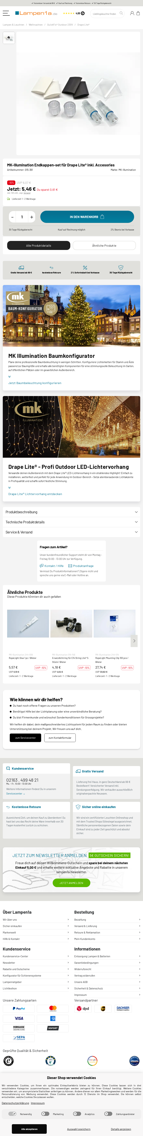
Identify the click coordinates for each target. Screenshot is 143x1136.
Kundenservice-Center (15, 956)
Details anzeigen (121, 1129)
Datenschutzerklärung (15, 1103)
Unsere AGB (81, 981)
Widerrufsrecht (82, 969)
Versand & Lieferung (85, 926)
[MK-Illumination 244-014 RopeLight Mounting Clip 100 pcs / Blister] (115, 623)
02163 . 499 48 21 (22, 780)
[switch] (12, 1114)
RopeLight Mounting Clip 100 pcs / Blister (111, 660)
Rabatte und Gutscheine (16, 969)
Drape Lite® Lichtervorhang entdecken (35, 494)
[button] (9, 38)
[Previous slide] (18, 93)
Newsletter (9, 962)
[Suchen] (122, 13)
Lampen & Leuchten (13, 24)
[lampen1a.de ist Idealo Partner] (134, 1062)
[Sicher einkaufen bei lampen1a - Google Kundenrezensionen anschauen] (92, 1062)
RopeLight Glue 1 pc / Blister (22, 658)
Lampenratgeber (12, 981)
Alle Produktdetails (38, 245)
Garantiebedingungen (86, 962)
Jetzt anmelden (71, 882)
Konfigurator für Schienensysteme (22, 975)
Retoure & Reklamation (87, 932)
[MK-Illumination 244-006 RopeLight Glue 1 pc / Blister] (28, 623)
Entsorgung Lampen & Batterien (92, 956)
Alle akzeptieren (29, 1129)
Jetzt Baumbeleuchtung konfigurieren (34, 383)
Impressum (80, 994)
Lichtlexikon (10, 988)
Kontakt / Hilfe (53, 566)
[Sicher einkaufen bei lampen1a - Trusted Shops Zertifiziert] (8, 1062)
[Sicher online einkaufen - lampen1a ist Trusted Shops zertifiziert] (74, 12)
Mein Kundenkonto (84, 938)
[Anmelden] (132, 13)
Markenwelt (9, 932)
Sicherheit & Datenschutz (88, 988)
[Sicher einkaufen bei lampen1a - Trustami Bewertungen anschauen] (50, 1062)
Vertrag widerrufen (84, 975)
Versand (27, 193)
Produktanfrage (83, 566)
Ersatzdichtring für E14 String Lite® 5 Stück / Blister (70, 660)
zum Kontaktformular (60, 737)
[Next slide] (138, 93)
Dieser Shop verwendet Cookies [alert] (71, 1078)
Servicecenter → (15, 793)
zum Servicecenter (25, 737)
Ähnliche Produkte (104, 245)
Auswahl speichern (79, 1129)
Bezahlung (80, 919)
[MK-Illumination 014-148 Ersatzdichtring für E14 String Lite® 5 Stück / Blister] (71, 623)
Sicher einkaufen (12, 926)
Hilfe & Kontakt (11, 938)
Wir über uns (10, 919)
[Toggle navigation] (6, 13)
